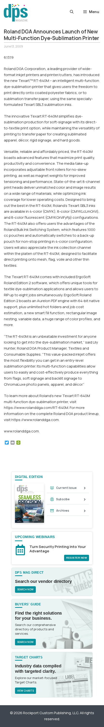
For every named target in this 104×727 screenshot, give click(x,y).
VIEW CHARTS (25, 690)
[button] (71, 12)
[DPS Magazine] (15, 12)
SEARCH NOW (25, 589)
